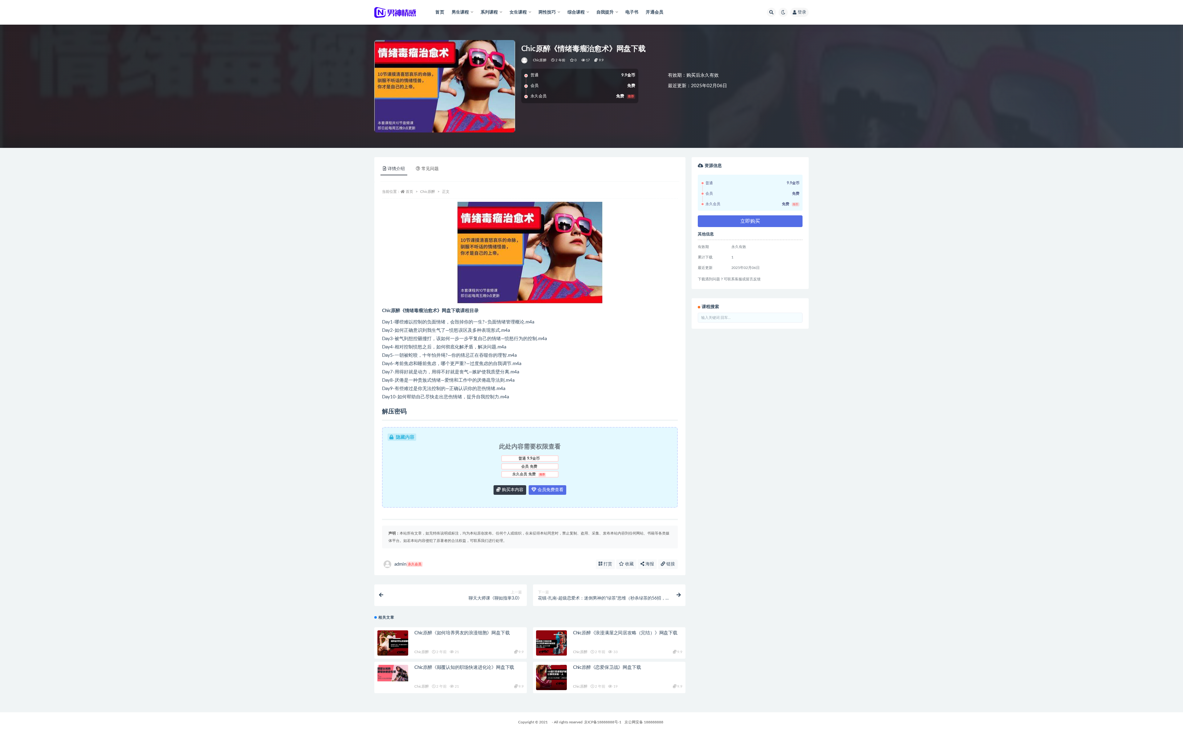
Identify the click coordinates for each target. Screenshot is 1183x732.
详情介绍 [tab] (396, 169)
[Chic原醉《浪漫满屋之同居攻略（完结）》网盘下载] (551, 643)
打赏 (607, 564)
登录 (802, 12)
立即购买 (750, 221)
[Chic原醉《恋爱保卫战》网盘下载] (551, 677)
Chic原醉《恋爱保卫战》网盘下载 (607, 667)
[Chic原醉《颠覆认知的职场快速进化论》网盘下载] (392, 673)
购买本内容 (512, 490)
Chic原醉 (540, 60)
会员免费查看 (549, 490)
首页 (439, 12)
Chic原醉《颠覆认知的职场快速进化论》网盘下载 (464, 667)
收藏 (629, 564)
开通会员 (654, 12)
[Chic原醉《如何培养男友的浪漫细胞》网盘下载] (392, 643)
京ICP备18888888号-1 (602, 722)
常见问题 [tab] (430, 169)
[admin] (524, 60)
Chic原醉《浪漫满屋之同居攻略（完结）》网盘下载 (625, 633)
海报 (649, 564)
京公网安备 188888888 (643, 722)
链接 (670, 564)
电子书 (632, 12)
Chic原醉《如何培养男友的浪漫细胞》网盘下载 (462, 633)
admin (407, 564)
